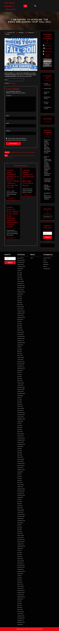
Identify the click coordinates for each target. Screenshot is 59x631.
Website (8, 131)
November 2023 (21, 313)
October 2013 (20, 569)
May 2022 (19, 351)
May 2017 (19, 478)
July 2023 (19, 321)
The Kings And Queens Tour (16, 79)
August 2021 (20, 370)
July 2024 (19, 296)
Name (8, 115)
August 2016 (20, 497)
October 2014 (20, 543)
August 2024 (20, 294)
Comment (9, 95)
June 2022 (19, 349)
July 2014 (19, 550)
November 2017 (21, 465)
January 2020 (20, 410)
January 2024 (20, 308)
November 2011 (21, 618)
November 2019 (21, 414)
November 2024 (21, 287)
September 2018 (21, 444)
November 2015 (21, 516)
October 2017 (20, 467)
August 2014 (20, 548)
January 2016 (20, 512)
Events (46, 88)
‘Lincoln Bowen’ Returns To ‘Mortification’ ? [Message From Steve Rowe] (28, 177)
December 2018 (21, 438)
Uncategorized (46, 268)
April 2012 (19, 607)
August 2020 (20, 395)
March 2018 (20, 457)
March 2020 (20, 406)
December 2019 (21, 412)
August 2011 (20, 624)
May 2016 (19, 503)
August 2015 (20, 522)
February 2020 (20, 408)
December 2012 (21, 590)
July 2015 (19, 524)
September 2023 (21, 317)
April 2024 (19, 302)
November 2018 (21, 440)
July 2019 (19, 423)
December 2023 (21, 311)
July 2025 (19, 270)
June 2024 (19, 298)
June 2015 (19, 527)
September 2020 (21, 393)
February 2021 (20, 383)
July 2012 (19, 601)
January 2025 (20, 283)
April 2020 (19, 404)
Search (47, 237)
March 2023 (20, 330)
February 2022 (20, 357)
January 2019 (20, 435)
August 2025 (20, 268)
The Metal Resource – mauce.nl (9, 6)
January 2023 (20, 334)
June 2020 (19, 399)
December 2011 (21, 615)
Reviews (46, 102)
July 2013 (19, 575)
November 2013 (21, 567)
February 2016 (20, 510)
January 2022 (20, 359)
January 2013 (20, 588)
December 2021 (21, 361)
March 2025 (20, 279)
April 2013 (19, 582)
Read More (11, 198)
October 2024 (20, 289)
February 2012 (20, 611)
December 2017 (21, 463)
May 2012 (19, 605)
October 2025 (20, 264)
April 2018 (19, 455)
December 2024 (21, 285)
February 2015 (20, 535)
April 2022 (19, 353)
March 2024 (20, 304)
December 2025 (21, 260)
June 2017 (19, 476)
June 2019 (19, 425)
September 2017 (21, 469)
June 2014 (19, 552)
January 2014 (20, 563)
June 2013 (19, 577)
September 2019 (21, 418)
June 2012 (19, 603)
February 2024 (20, 306)
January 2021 (20, 385)
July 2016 (19, 499)
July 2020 (19, 397)
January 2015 (20, 537)
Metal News (13, 83)
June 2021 (19, 374)
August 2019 (20, 421)
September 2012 (21, 596)
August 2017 (20, 471)
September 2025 (21, 266)
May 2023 (19, 325)
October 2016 (20, 493)
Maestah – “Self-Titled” (47, 180)
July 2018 (19, 448)
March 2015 (20, 533)
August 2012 (20, 599)
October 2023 (20, 315)
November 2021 (21, 363)
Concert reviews (46, 84)
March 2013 (20, 584)
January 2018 (20, 461)
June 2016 (19, 501)
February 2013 (20, 586)
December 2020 (21, 387)
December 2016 (21, 488)
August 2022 (20, 344)
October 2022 (20, 340)
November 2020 (21, 389)
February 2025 (20, 281)
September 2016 (21, 495)
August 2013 (20, 573)
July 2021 (19, 372)
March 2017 (20, 482)
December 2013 (21, 565)
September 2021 (21, 368)
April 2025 (19, 277)
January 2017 (20, 486)
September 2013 (21, 571)
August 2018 (20, 446)
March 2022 (20, 355)
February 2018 (20, 459)
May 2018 (19, 452)
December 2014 (21, 539)
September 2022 (21, 342)
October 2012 (20, 594)
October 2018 (20, 442)
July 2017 (19, 474)
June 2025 (19, 272)
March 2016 (20, 507)
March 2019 (20, 431)
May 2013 (19, 579)
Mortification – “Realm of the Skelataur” (48, 197)
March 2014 (20, 558)
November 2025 (21, 262)
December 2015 (21, 514)
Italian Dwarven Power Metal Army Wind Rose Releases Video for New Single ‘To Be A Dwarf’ (13, 217)
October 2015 (20, 518)
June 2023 (19, 323)
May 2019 (19, 427)
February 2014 (20, 560)
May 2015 (19, 529)
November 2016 (21, 491)
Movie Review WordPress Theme (25, 629)
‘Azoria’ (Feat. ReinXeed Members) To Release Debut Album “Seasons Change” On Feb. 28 (13, 179)
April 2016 (19, 505)
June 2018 (19, 450)
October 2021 (20, 366)
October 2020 (20, 391)
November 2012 (21, 592)
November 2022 (21, 338)
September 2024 (21, 291)
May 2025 (19, 274)
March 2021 (20, 380)
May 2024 (19, 300)
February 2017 (20, 484)
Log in (31, 258)
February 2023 (20, 332)
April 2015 (19, 531)
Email (7, 123)
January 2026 (20, 258)
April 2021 (19, 378)
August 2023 (20, 319)
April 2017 (19, 480)
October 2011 (20, 620)
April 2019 (19, 429)
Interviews (47, 92)
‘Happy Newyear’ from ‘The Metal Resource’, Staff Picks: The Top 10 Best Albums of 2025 (47, 147)
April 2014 (19, 556)
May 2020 (19, 402)
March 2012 (20, 609)
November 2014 (21, 541)
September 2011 (21, 622)
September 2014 (21, 546)
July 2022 (19, 346)
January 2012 (20, 613)
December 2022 (21, 336)
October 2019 (20, 416)
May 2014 (19, 554)
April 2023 (19, 327)
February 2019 (20, 433)
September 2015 (21, 520)
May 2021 (19, 376)
